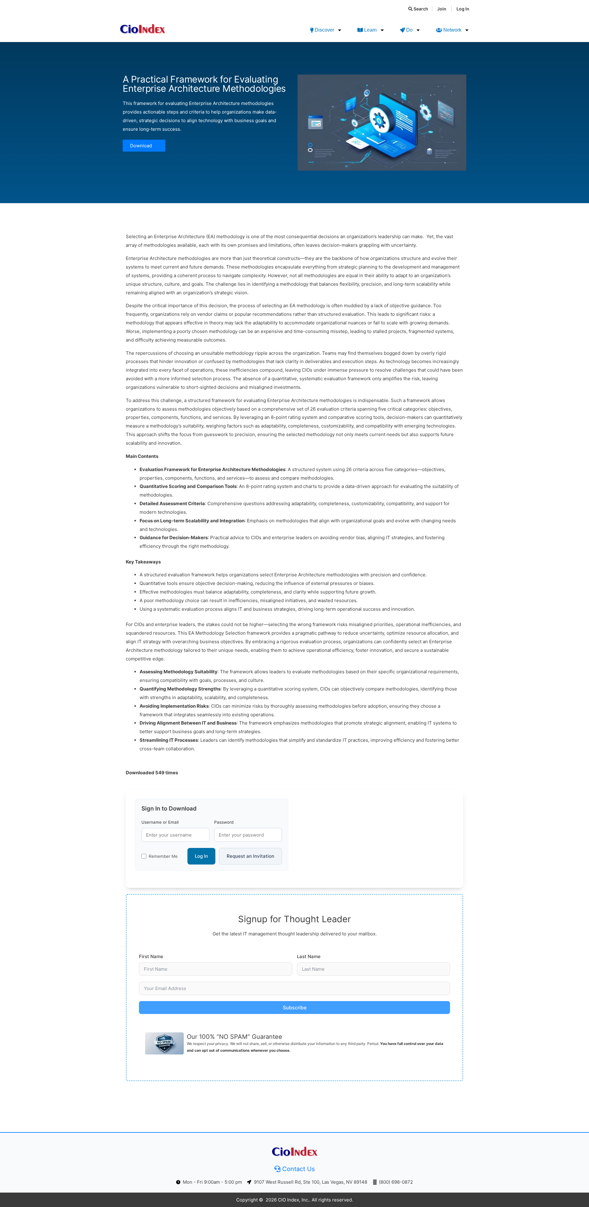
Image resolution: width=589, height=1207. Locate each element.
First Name (151, 956)
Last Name (309, 956)
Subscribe (294, 1007)
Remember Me (163, 856)
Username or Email (160, 822)
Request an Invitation (250, 856)
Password (223, 822)
